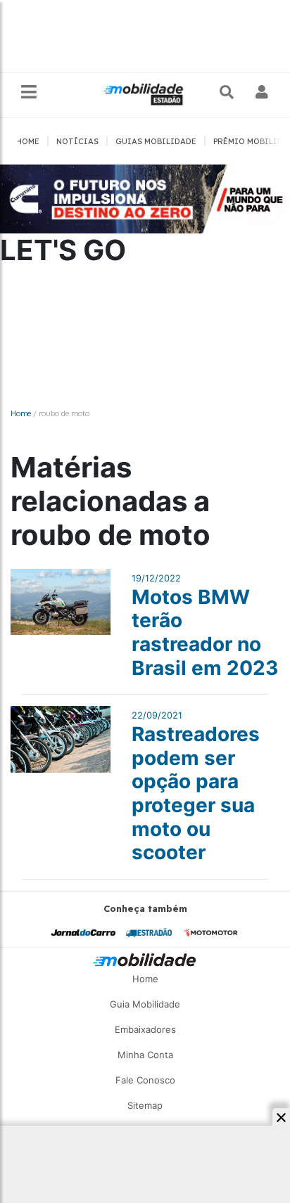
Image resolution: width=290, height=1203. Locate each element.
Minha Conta (145, 1054)
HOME (27, 141)
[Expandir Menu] (29, 92)
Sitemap (145, 1105)
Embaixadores (145, 1029)
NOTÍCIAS (77, 141)
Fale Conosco (145, 1080)
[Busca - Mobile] (228, 92)
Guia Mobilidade (145, 1004)
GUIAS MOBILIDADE (155, 141)
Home (21, 413)
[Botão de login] (262, 92)
